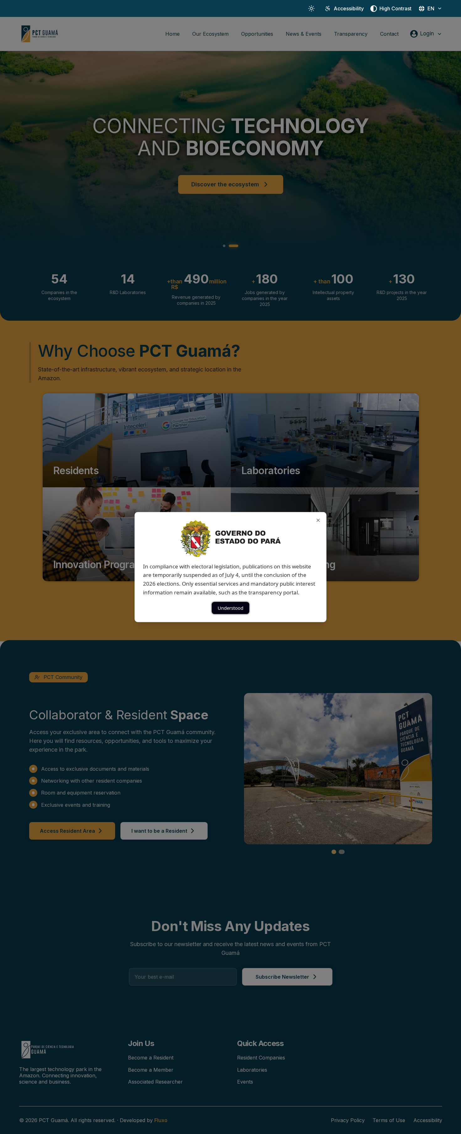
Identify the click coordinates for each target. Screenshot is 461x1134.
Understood (230, 608)
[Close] (318, 520)
